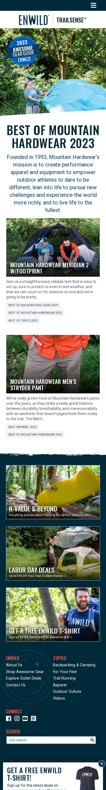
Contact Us (16, 685)
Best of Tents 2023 (23, 320)
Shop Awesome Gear (25, 672)
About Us (14, 665)
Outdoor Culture (67, 691)
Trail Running (64, 678)
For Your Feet (65, 672)
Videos (59, 698)
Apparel (60, 685)
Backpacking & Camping (74, 665)
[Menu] (93, 5)
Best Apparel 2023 (22, 427)
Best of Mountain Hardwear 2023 (35, 313)
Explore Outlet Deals (23, 678)
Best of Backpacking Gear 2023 (33, 305)
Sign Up (18, 780)
